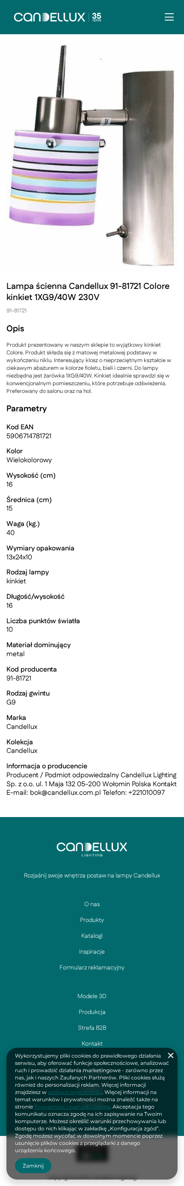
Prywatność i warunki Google (72, 1106)
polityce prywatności (75, 1092)
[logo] (92, 849)
